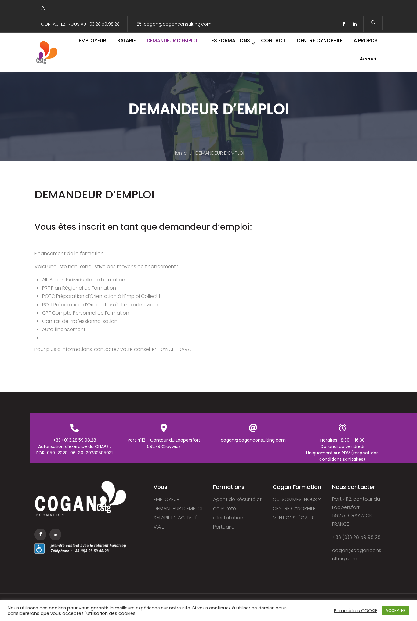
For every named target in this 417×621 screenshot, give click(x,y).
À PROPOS (366, 40)
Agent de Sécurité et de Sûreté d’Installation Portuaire (237, 513)
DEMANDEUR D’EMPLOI (172, 40)
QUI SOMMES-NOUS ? (297, 499)
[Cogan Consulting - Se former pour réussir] (46, 52)
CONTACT (273, 40)
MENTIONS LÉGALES (294, 517)
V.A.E (159, 526)
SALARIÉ (126, 40)
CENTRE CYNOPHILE (320, 40)
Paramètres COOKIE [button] (355, 610)
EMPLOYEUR (92, 40)
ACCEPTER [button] (396, 610)
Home (180, 153)
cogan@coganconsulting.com (178, 24)
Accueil (369, 58)
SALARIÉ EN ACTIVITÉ (176, 517)
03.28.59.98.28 (104, 24)
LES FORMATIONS (229, 40)
